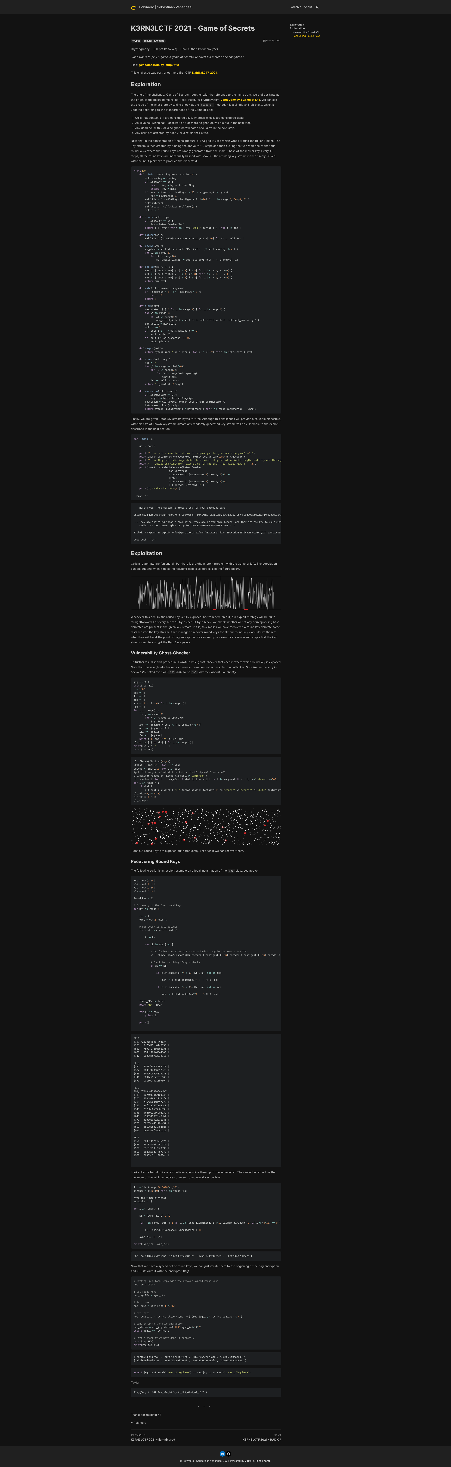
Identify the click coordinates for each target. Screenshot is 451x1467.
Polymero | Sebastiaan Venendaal (165, 7)
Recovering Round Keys (306, 35)
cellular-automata (154, 40)
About (308, 7)
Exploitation (297, 28)
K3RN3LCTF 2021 (204, 72)
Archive (296, 7)
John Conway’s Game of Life (240, 99)
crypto (136, 40)
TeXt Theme (263, 1460)
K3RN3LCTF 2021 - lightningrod (153, 1439)
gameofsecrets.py (151, 65)
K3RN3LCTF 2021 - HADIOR (262, 1439)
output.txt (172, 65)
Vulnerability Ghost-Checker (309, 32)
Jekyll (248, 1460)
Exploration (297, 24)
